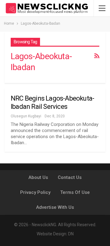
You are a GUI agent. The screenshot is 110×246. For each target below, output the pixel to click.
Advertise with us (55, 207)
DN (71, 233)
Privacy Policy (35, 192)
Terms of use (75, 192)
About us (38, 177)
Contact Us (70, 177)
